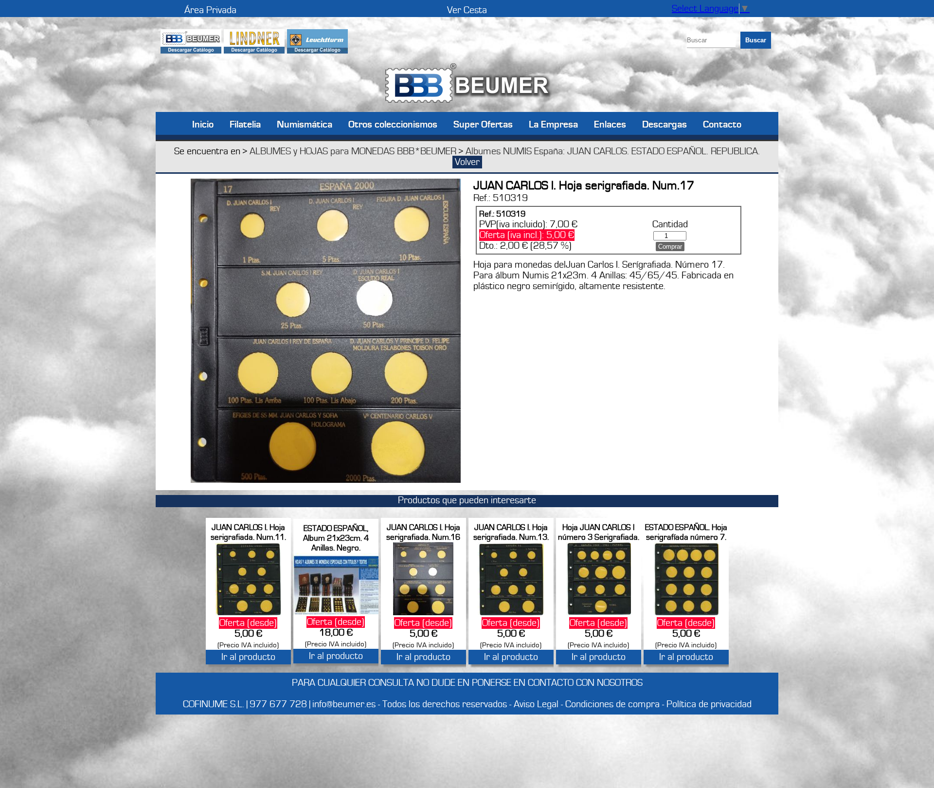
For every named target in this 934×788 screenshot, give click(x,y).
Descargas (664, 123)
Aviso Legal (536, 704)
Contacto (722, 123)
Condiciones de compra (612, 704)
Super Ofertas (483, 123)
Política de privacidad (709, 704)
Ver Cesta (467, 10)
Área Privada (210, 10)
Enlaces (610, 123)
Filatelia (245, 123)
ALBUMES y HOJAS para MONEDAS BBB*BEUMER (353, 151)
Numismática (304, 123)
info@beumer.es (344, 704)
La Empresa (553, 123)
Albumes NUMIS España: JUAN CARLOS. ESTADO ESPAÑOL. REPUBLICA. (613, 151)
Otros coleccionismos (392, 123)
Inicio (203, 123)
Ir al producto (248, 657)
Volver (467, 162)
